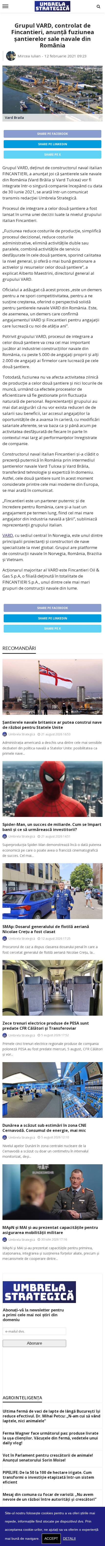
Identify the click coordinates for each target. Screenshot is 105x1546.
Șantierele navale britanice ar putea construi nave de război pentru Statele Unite (52, 725)
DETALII (69, 1538)
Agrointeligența (22, 1398)
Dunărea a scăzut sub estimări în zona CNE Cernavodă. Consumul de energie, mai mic (44, 1128)
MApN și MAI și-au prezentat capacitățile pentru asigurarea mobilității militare (50, 1230)
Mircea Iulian (29, 55)
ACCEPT (51, 1538)
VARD (7, 535)
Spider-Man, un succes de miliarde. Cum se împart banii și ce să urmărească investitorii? (51, 827)
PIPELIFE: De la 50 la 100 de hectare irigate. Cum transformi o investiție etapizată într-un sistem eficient (48, 1477)
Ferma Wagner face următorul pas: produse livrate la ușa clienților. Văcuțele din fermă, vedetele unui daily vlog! (50, 1438)
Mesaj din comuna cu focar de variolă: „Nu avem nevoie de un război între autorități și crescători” (49, 1497)
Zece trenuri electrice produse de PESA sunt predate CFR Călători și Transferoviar (45, 1026)
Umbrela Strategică (22, 734)
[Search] (98, 6)
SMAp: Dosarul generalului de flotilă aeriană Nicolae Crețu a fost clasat (45, 929)
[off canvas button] (5, 6)
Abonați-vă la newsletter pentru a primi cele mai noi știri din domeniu (33, 1315)
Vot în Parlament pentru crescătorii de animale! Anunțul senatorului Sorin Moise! (48, 1457)
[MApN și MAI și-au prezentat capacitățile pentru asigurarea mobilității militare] (52, 1192)
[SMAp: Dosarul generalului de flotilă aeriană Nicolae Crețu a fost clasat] (52, 891)
